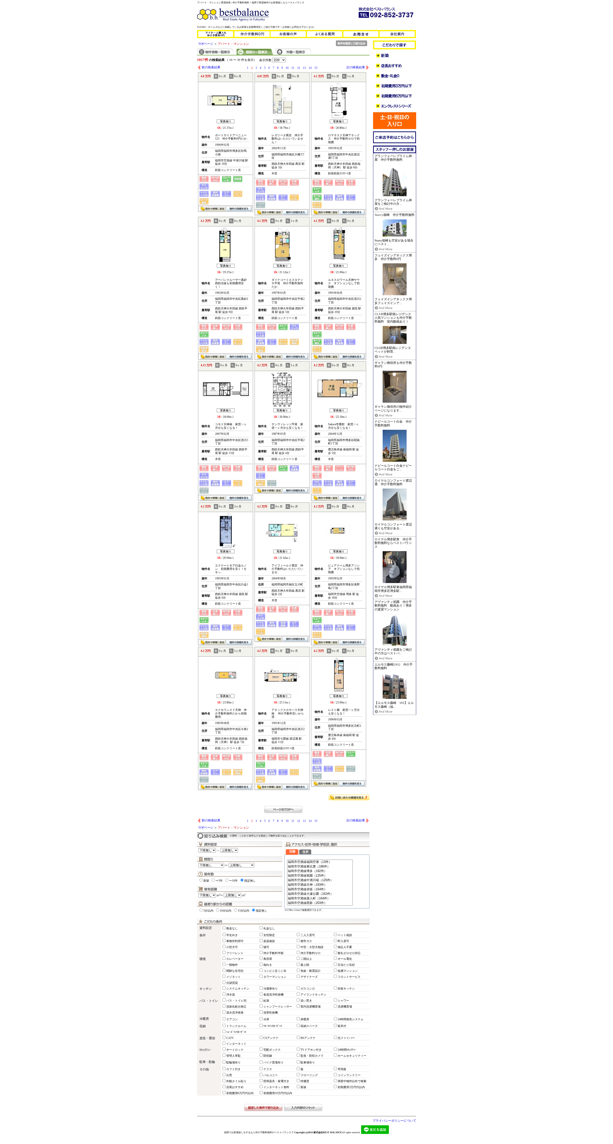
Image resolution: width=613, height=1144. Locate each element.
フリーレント (235, 953)
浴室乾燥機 (270, 1012)
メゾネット (233, 976)
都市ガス (306, 941)
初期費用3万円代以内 (351, 1087)
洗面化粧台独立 (236, 1006)
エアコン (232, 1019)
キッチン (205, 989)
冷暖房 (204, 1018)
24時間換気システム (350, 1019)
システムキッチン (237, 988)
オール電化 (345, 958)
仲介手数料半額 (273, 953)
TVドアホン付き (311, 1049)
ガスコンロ (308, 988)
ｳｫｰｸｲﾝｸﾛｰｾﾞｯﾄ (272, 1026)
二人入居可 (308, 935)
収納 (202, 1026)
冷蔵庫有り (270, 988)
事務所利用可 (235, 941)
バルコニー (270, 1075)
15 (315, 67)
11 (292, 67)
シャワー (343, 1000)
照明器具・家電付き (276, 1081)
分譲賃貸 (232, 982)
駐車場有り (308, 1062)
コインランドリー (349, 1075)
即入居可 (343, 941)
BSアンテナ (308, 1038)
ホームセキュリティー (352, 1055)
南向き (267, 964)
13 (304, 67)
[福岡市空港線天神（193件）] (319, 885)
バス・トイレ (208, 1000)
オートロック (235, 1049)
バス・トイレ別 (236, 1000)
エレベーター (235, 958)
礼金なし (269, 928)
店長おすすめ (235, 1087)
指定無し (250, 880)
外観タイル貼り (236, 1081)
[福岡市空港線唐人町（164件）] (319, 898)
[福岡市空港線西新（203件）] (319, 903)
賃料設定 (205, 928)
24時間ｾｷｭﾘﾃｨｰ (347, 1049)
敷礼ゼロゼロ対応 (349, 953)
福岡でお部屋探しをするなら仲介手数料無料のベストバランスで (259, 1132)
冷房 (266, 1019)
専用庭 (342, 1069)
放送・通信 (207, 1038)
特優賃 (305, 1081)
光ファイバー (346, 1038)
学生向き (232, 935)
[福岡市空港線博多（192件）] (319, 871)
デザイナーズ (309, 976)
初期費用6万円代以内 (240, 1093)
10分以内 (225, 910)
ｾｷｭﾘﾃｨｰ (205, 1050)
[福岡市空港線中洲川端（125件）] (319, 880)
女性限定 (269, 935)
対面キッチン (346, 988)
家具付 (342, 1026)
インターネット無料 (276, 1087)
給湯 (266, 1000)
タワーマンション (274, 976)
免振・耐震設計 (311, 970)
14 (310, 67)
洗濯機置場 (345, 1006)
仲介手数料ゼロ (311, 953)
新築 (206, 880)
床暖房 (305, 1019)
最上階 (305, 964)
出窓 (229, 1075)
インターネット (236, 1043)
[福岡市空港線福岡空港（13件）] (319, 862)
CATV (230, 1038)
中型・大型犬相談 (312, 947)
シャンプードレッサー (277, 1006)
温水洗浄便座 (235, 1012)
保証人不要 (345, 947)
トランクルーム (236, 1026)
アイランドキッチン (313, 994)
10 (287, 67)
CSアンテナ (270, 1038)
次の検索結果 (355, 67)
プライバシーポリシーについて (394, 1120)
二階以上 (306, 958)
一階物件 (232, 964)
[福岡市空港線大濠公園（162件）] (319, 894)
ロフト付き (233, 1069)
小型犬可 (232, 947)
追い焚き (306, 1000)
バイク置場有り (273, 1062)
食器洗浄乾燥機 (273, 994)
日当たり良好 (346, 964)
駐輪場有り (233, 1062)
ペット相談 (345, 935)
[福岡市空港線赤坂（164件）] (319, 889)
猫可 (266, 947)
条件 (202, 935)
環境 (202, 959)
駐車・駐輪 (207, 1062)
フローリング (309, 1075)
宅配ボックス (272, 1049)
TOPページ (205, 44)
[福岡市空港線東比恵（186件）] (319, 866)
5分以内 (208, 910)
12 (298, 67)
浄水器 (230, 994)
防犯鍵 (267, 1055)
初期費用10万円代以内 (277, 1093)
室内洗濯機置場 (311, 1006)
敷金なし (232, 928)
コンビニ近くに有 (274, 970)
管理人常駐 (233, 1055)
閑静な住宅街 (235, 970)
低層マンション (348, 970)
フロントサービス (349, 976)
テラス (267, 1069)
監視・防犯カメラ (312, 1055)
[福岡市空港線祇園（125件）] (319, 875)
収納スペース (309, 1026)
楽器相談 (269, 941)
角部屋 (267, 958)
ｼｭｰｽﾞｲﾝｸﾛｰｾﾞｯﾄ (236, 1032)
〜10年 (233, 880)
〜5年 (219, 880)
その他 (204, 1069)
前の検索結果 (211, 67)
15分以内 (243, 910)
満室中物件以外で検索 (352, 1081)
